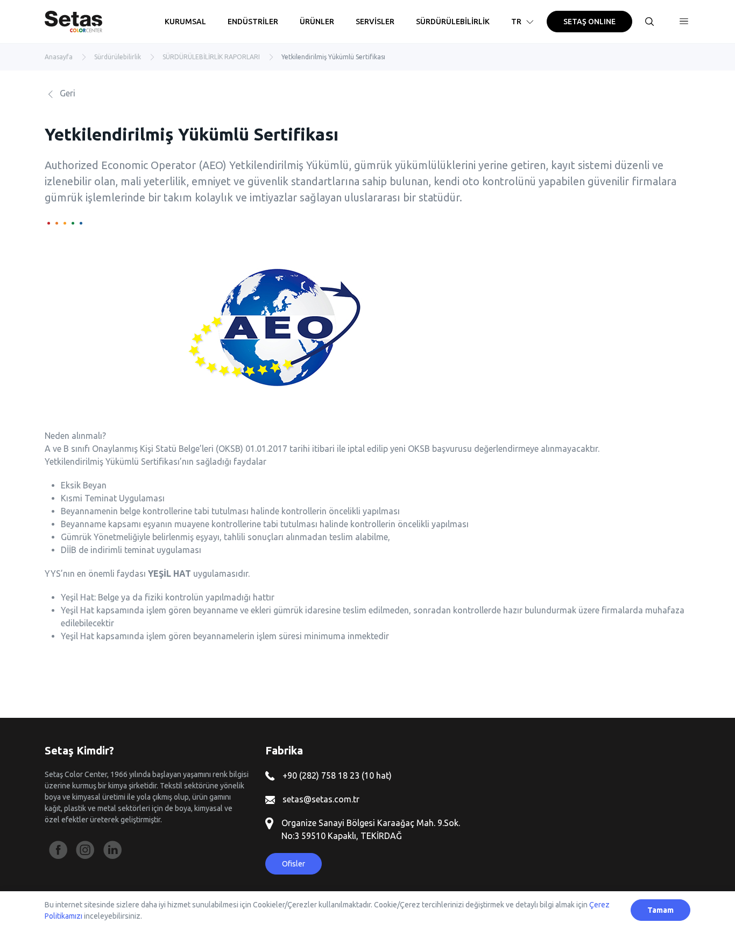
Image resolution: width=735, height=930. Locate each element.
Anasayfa (59, 56)
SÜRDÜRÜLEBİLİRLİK (453, 21)
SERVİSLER (375, 21)
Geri (66, 93)
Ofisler (293, 863)
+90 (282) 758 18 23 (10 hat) (336, 775)
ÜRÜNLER (317, 21)
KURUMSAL (185, 21)
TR (516, 21)
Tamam (660, 910)
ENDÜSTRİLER (253, 21)
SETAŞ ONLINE (589, 21)
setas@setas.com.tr (319, 799)
